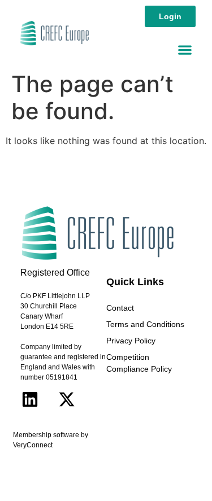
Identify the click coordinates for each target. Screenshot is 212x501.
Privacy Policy (130, 340)
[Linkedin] (30, 399)
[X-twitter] (67, 399)
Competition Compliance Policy (139, 362)
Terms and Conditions (145, 324)
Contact (120, 307)
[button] (185, 49)
